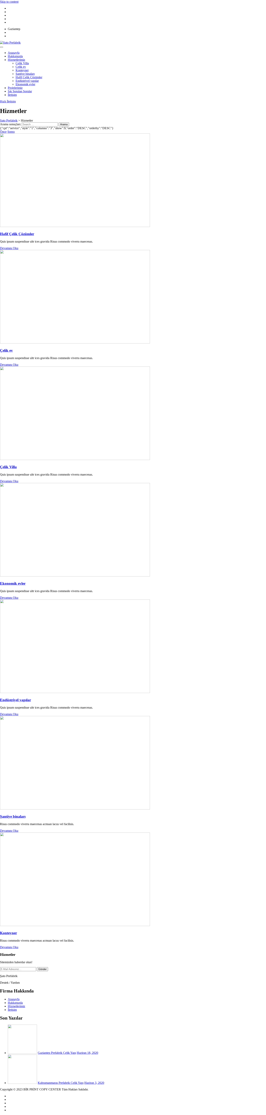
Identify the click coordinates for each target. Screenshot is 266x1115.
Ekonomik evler (25, 84)
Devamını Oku (9, 248)
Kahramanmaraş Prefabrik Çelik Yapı (61, 1082)
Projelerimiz (15, 87)
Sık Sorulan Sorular (20, 91)
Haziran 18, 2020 (87, 1052)
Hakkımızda (15, 56)
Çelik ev (21, 66)
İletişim (12, 94)
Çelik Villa (22, 63)
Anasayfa (13, 52)
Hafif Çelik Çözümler (29, 77)
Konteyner (22, 70)
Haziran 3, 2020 (94, 1082)
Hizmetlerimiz (16, 59)
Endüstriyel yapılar (27, 80)
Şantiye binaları (25, 73)
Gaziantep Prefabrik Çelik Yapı (57, 1052)
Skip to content (9, 1)
